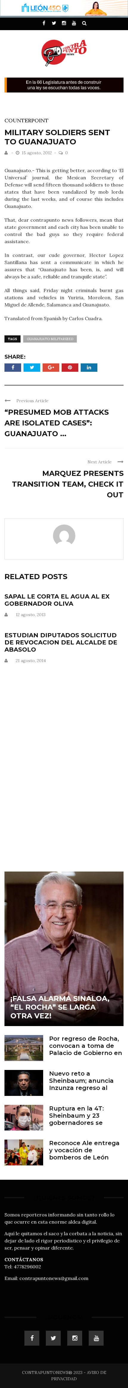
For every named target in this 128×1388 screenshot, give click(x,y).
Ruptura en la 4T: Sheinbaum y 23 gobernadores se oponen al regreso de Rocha (83, 1123)
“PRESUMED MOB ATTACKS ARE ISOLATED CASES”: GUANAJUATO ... (56, 423)
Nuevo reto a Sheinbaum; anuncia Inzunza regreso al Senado (81, 1084)
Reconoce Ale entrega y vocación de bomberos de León (84, 1150)
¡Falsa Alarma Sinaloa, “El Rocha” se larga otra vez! (60, 1007)
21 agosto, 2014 (31, 660)
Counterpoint (26, 120)
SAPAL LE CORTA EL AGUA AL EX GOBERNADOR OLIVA (57, 600)
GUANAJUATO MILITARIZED (50, 339)
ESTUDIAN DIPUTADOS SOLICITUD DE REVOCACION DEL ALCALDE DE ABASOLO (60, 642)
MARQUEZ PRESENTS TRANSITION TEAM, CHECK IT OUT (68, 484)
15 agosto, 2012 (37, 152)
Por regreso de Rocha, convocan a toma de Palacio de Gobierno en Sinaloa (85, 1049)
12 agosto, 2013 (31, 614)
